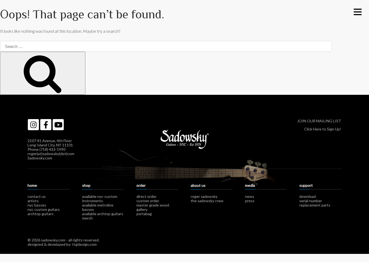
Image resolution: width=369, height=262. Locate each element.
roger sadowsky (204, 196)
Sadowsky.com (40, 158)
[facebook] (45, 124)
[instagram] (33, 124)
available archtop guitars (102, 213)
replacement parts (314, 205)
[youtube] (58, 124)
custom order (147, 200)
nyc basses (37, 205)
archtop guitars (40, 213)
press (249, 200)
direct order (146, 196)
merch (87, 218)
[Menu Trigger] (357, 11)
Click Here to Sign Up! (322, 129)
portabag (144, 213)
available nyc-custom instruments (99, 198)
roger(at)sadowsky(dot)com (51, 153)
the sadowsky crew (207, 200)
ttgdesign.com (84, 244)
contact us (37, 196)
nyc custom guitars (44, 209)
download (307, 196)
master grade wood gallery (152, 207)
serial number (310, 200)
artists (33, 200)
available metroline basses (97, 207)
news (249, 196)
